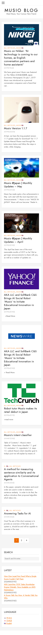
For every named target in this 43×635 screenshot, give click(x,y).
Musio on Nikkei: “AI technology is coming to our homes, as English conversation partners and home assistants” (21, 57)
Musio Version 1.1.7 (15, 128)
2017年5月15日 (9, 245)
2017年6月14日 (9, 190)
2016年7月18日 (9, 438)
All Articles (9, 48)
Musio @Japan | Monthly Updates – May (18, 184)
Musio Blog (21, 10)
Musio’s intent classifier (18, 435)
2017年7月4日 (9, 68)
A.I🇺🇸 (6, 466)
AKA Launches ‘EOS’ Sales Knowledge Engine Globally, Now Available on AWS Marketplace (19, 587)
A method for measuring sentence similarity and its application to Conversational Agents (21, 474)
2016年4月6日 (9, 483)
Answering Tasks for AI (17, 513)
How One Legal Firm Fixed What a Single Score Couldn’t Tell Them (20, 577)
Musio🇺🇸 (20, 48)
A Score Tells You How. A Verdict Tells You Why (20, 596)
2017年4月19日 (9, 312)
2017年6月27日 (9, 132)
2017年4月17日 (9, 415)
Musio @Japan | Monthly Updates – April (18, 240)
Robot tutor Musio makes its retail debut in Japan (20, 410)
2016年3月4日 (9, 517)
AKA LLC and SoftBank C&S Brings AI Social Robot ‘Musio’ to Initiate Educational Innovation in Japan (20, 301)
